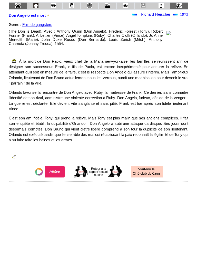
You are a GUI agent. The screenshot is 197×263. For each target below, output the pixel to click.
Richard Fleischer (155, 14)
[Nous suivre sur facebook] (88, 188)
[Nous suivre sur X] (98, 188)
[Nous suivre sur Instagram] (108, 188)
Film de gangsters (37, 25)
